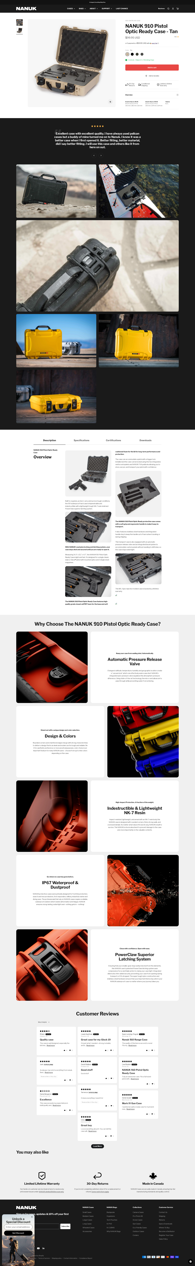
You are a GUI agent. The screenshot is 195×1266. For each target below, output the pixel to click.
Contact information (70, 1258)
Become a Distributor (167, 1231)
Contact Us (163, 1212)
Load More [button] (97, 1146)
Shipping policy (57, 1258)
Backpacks (111, 1212)
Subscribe (65, 1226)
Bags (81, 9)
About (93, 9)
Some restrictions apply (100, 1192)
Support (106, 9)
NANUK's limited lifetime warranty (51, 1192)
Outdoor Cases (138, 1231)
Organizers (111, 1216)
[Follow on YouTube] (38, 1248)
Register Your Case (166, 1235)
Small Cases (87, 1212)
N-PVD (109, 1224)
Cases (70, 9)
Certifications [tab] (113, 440)
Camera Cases (138, 1212)
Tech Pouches (112, 1220)
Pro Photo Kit (138, 1216)
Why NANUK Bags (114, 1231)
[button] (152, 43)
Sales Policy (163, 1239)
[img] (45, 1031)
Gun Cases (137, 1224)
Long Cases (87, 1224)
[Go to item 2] (19, 22)
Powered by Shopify (37, 1255)
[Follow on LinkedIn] (43, 1248)
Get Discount (18, 1233)
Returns (162, 1220)
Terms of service (44, 1258)
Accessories (87, 1231)
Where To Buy (164, 1228)
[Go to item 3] (19, 30)
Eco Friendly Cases (140, 1228)
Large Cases (87, 1220)
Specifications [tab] (81, 440)
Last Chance (122, 9)
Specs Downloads (165, 1224)
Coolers (136, 1235)
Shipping (162, 1216)
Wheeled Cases (88, 1228)
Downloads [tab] (146, 440)
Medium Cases (88, 1216)
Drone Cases (137, 1220)
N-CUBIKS (111, 1228)
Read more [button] (51, 1045)
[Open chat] (190, 1261)
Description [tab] (49, 440)
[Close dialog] (32, 1217)
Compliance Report (85, 1258)
